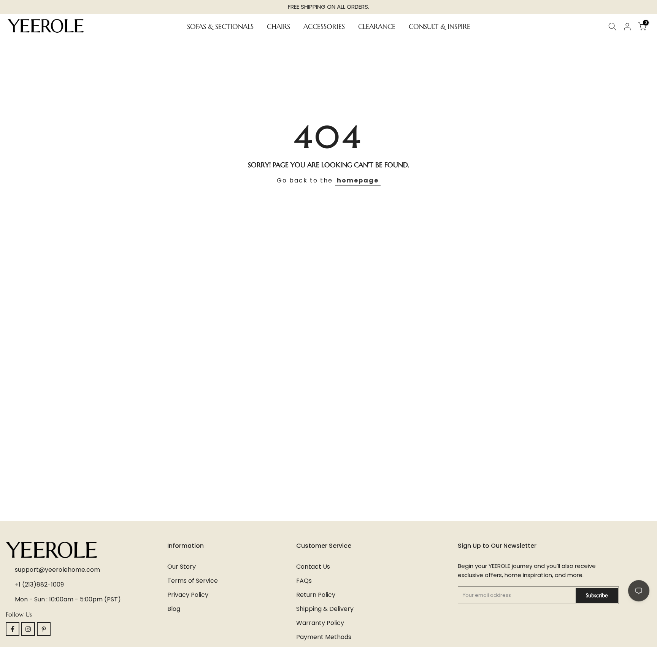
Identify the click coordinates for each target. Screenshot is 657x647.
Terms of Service (192, 580)
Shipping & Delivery (325, 608)
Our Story (181, 566)
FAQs (304, 580)
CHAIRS (278, 26)
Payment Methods (323, 637)
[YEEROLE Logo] (86, 550)
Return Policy (315, 594)
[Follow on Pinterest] (44, 629)
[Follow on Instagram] (28, 629)
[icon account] (627, 26)
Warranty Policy (320, 622)
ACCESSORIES (324, 26)
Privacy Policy (187, 594)
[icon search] (612, 26)
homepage (358, 180)
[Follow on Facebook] (12, 629)
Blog (173, 608)
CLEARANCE (376, 26)
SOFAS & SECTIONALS (220, 26)
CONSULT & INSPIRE (439, 26)
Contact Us (313, 566)
